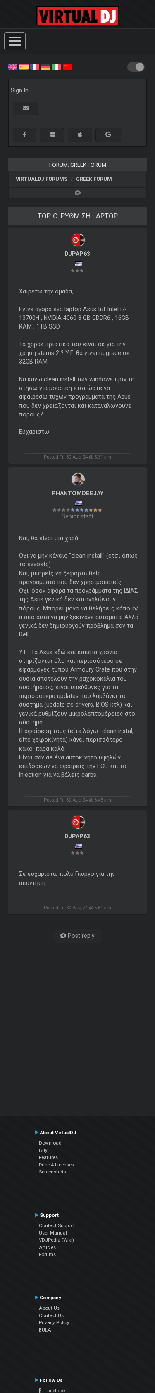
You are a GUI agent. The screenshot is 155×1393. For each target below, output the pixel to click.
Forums (47, 1254)
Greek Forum (94, 179)
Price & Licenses (56, 1165)
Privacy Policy (54, 1322)
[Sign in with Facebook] (24, 135)
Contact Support (57, 1225)
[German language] (45, 66)
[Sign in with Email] (25, 108)
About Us (49, 1308)
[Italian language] (56, 66)
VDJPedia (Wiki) (56, 1240)
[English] (12, 66)
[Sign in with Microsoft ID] (52, 135)
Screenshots (52, 1172)
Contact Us (51, 1315)
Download (50, 1143)
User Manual (53, 1233)
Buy (43, 1150)
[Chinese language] (67, 66)
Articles (47, 1247)
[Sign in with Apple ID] (80, 135)
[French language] (34, 66)
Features (48, 1157)
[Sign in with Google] (108, 135)
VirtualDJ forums (41, 179)
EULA (45, 1330)
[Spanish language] (23, 66)
